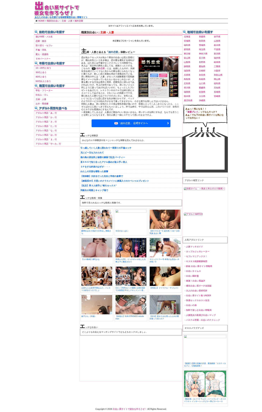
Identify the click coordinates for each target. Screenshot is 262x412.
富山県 (187, 58)
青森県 (202, 36)
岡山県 (217, 79)
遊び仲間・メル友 (44, 36)
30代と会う (41, 72)
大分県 (202, 96)
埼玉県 (202, 49)
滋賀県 (187, 70)
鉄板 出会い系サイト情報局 (199, 266)
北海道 (187, 36)
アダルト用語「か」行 (46, 117)
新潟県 (217, 53)
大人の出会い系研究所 (196, 290)
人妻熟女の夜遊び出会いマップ (201, 315)
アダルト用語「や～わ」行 (48, 143)
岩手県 (217, 36)
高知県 (217, 87)
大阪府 (217, 70)
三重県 (217, 66)
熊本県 (187, 96)
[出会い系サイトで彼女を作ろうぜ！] (56, 15)
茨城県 (202, 45)
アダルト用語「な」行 (46, 130)
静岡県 (187, 66)
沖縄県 (202, 100)
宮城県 (187, 41)
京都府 (202, 70)
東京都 (187, 53)
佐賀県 (202, 92)
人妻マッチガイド (194, 246)
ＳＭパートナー (43, 58)
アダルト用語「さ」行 (46, 121)
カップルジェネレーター (197, 251)
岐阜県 (217, 62)
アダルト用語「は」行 (46, 135)
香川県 (187, 87)
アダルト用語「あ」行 (46, 113)
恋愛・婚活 (41, 41)
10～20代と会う (43, 68)
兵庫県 (187, 75)
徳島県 (217, 83)
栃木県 (217, 45)
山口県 (202, 83)
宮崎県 (217, 96)
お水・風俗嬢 (42, 103)
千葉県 (217, 49)
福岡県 (187, 92)
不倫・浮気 (41, 50)
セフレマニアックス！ (196, 256)
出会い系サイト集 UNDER (198, 295)
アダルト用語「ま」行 (46, 139)
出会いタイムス (193, 271)
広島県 (187, 83)
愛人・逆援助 (42, 54)
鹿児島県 (188, 100)
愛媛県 (202, 87)
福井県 (217, 58)
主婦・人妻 (41, 99)
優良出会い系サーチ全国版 (199, 286)
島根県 (202, 79)
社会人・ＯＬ (42, 95)
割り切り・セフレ (44, 45)
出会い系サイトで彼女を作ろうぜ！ (130, 409)
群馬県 (187, 49)
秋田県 (202, 41)
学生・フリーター (44, 90)
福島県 (187, 45)
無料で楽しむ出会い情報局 (199, 310)
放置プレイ (193, 112)
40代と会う (41, 77)
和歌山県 (218, 75)
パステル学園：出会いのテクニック (203, 320)
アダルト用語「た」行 (46, 126)
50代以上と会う (43, 81)
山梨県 (187, 62)
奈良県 (202, 75)
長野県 (202, 62)
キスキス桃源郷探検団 (196, 261)
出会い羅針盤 (192, 276)
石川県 (202, 58)
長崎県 (217, 92)
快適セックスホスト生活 (197, 300)
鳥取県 (187, 79)
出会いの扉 (191, 305)
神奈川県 (203, 53)
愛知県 (202, 66)
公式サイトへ (133, 123)
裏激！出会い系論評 (195, 281)
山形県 (217, 41)
